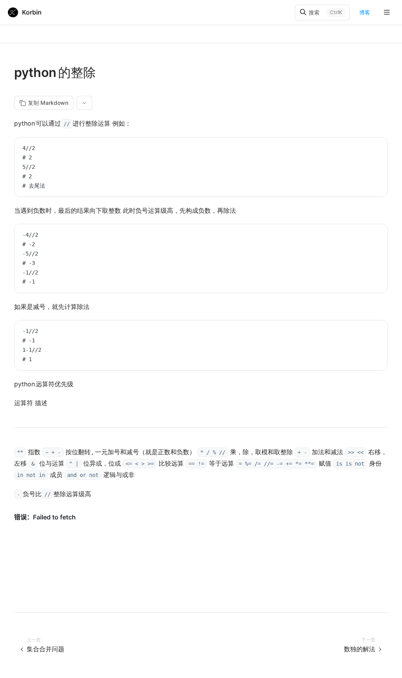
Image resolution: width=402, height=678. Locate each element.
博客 (364, 12)
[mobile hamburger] (387, 12)
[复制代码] (376, 149)
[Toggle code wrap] (364, 149)
